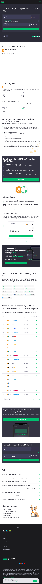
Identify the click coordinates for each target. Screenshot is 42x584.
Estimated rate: (7, 21)
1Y (11, 53)
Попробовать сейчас (16, 262)
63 (9, 399)
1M (7, 53)
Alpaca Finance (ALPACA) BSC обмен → (10, 511)
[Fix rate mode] (29, 25)
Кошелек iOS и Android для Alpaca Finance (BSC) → (12, 517)
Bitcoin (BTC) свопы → (7, 509)
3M (9, 53)
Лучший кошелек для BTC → (8, 515)
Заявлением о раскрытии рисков (8, 577)
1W (4, 53)
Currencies (6, 4)
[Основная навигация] (40, 2)
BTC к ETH (12, 324)
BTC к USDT (13, 336)
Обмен (21, 29)
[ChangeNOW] (2, 2)
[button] (35, 17)
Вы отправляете (7, 16)
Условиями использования (10, 581)
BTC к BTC (13, 320)
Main (2, 4)
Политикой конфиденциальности (22, 581)
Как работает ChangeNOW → (8, 513)
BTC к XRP (12, 363)
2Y (13, 53)
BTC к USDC (13, 379)
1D (2, 53)
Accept (35, 580)
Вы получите (6, 23)
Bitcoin (10, 4)
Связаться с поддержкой (21, 419)
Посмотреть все (36, 399)
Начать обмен (21, 179)
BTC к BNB (12, 371)
